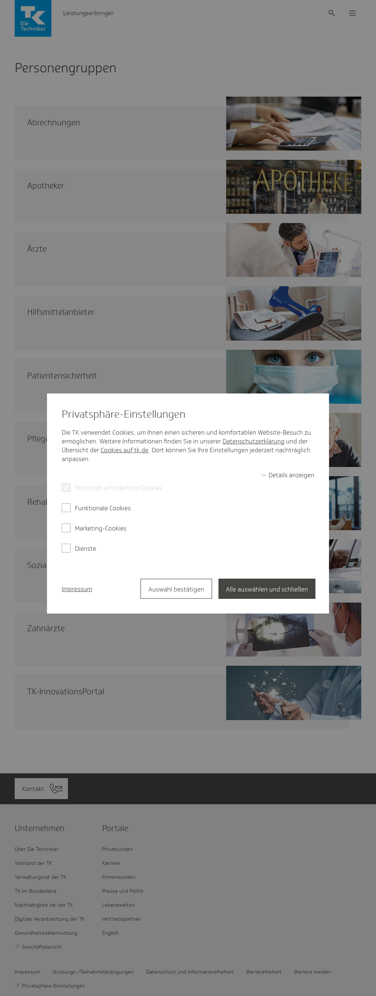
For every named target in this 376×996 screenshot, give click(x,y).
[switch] (287, 475)
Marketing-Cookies (100, 528)
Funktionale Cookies (103, 508)
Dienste (85, 548)
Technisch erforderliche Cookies (118, 488)
